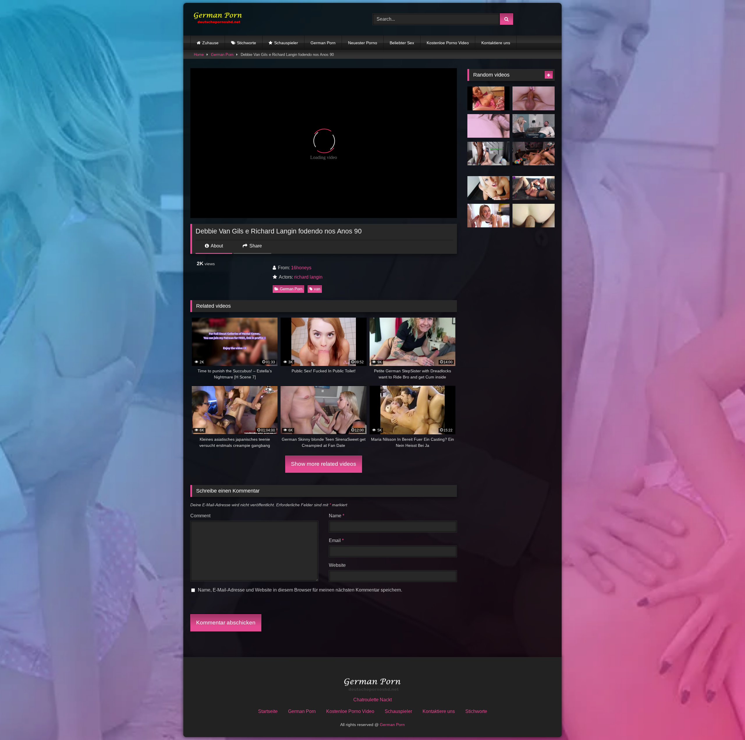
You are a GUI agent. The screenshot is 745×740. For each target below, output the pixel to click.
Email (336, 540)
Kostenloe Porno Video (448, 42)
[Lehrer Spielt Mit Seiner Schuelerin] (488, 98)
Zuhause (210, 42)
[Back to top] (727, 722)
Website (337, 565)
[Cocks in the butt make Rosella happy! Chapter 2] (533, 188)
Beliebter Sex (402, 42)
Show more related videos (323, 464)
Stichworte (246, 42)
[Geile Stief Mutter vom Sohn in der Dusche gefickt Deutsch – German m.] (488, 188)
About (216, 245)
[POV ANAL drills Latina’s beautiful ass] (533, 216)
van (317, 289)
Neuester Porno (362, 42)
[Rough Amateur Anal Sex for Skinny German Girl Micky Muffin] (488, 216)
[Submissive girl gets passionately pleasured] (533, 98)
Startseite (268, 711)
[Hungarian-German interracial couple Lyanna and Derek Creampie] (488, 154)
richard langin (308, 277)
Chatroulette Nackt (372, 699)
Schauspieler (286, 42)
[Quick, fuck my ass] (488, 126)
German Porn (323, 42)
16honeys (301, 267)
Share (255, 245)
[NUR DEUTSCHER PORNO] (216, 19)
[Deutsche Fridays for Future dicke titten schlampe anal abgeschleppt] (533, 154)
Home (199, 54)
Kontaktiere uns (495, 42)
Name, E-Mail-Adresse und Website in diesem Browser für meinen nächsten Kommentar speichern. (300, 589)
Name (336, 515)
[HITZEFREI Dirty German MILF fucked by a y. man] (533, 126)
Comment (200, 515)
